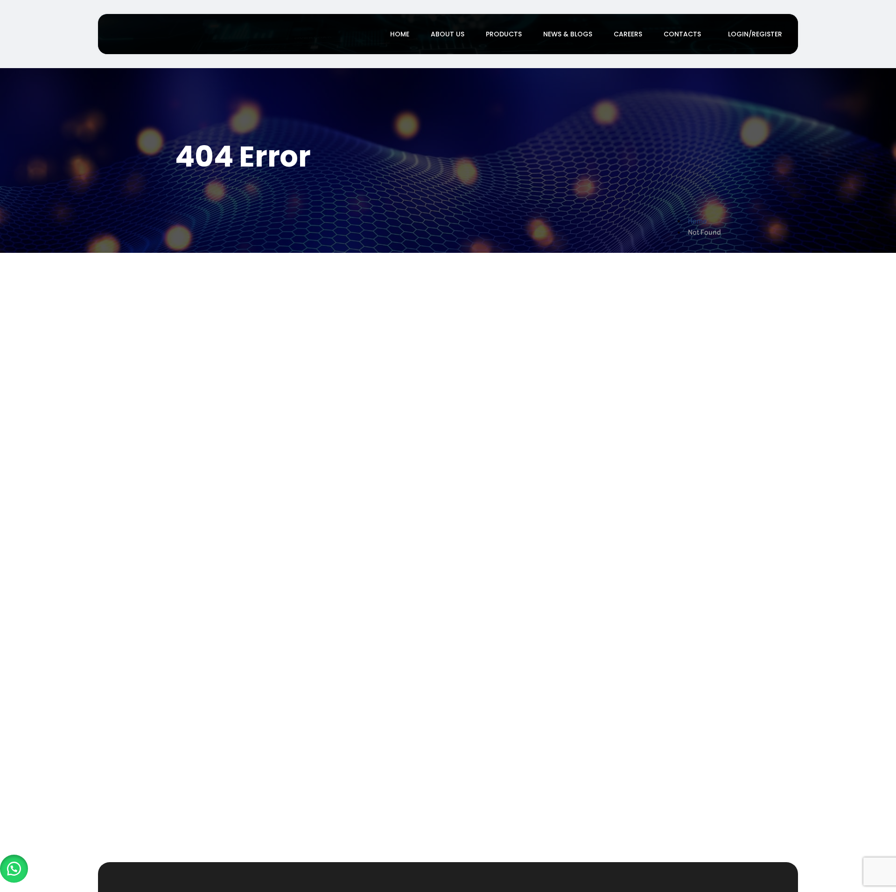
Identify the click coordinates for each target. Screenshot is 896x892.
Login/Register (755, 34)
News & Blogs (567, 34)
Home (399, 34)
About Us (447, 34)
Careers (628, 34)
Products (504, 34)
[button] (14, 869)
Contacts (682, 34)
